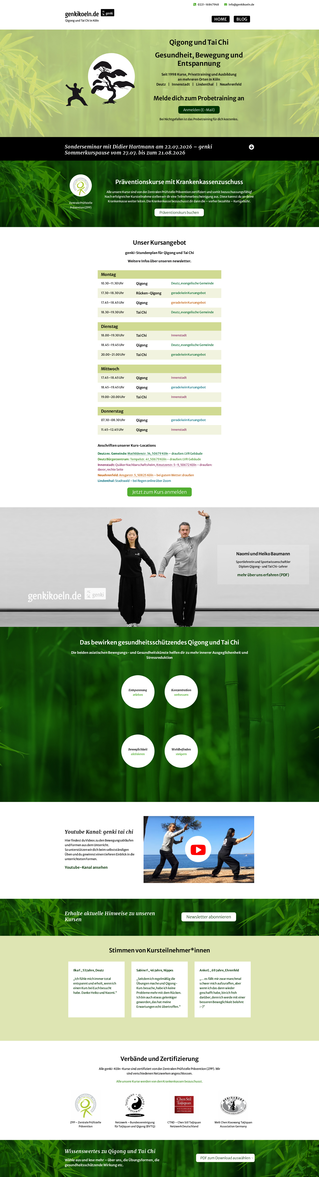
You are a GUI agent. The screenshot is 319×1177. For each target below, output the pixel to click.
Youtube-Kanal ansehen (86, 867)
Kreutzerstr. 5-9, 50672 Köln (176, 465)
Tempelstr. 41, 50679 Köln (148, 459)
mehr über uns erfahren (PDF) (263, 575)
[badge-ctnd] (184, 1092)
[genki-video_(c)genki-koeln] (199, 817)
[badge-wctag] (233, 1092)
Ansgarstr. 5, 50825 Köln (136, 475)
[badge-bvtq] (135, 1092)
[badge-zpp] (86, 1092)
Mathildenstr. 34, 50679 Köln (147, 453)
